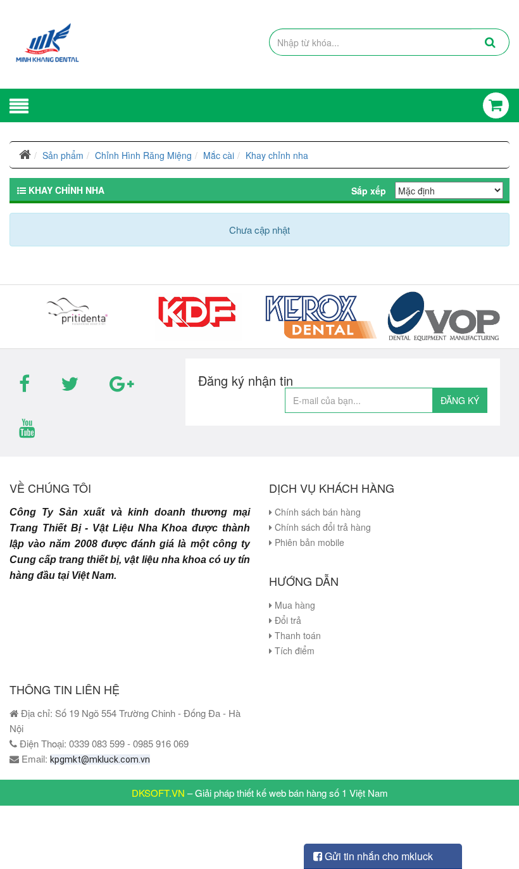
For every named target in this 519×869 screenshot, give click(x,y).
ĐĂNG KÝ (460, 400)
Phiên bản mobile (308, 542)
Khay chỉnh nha (277, 155)
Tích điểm (293, 650)
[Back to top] (496, 833)
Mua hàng (293, 605)
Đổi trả (286, 620)
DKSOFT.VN (158, 792)
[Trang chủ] (25, 155)
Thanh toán (296, 635)
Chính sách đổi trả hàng (321, 527)
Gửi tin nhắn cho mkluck (377, 856)
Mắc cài (218, 155)
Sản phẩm (63, 155)
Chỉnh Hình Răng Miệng (143, 155)
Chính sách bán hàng (316, 511)
